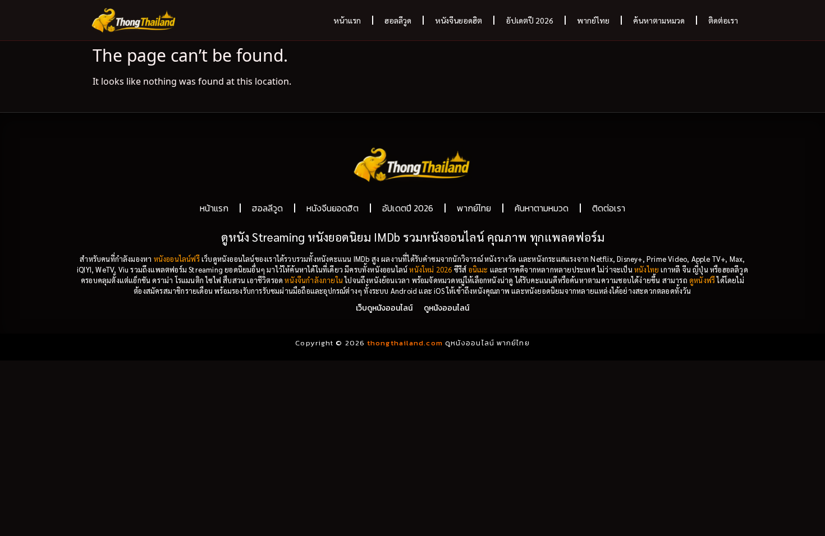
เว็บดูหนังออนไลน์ (384, 308)
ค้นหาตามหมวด (659, 20)
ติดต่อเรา (723, 20)
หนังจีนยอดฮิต (458, 20)
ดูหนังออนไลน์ (446, 308)
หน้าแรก (347, 20)
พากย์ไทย (593, 20)
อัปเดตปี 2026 (529, 20)
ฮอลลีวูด (397, 20)
